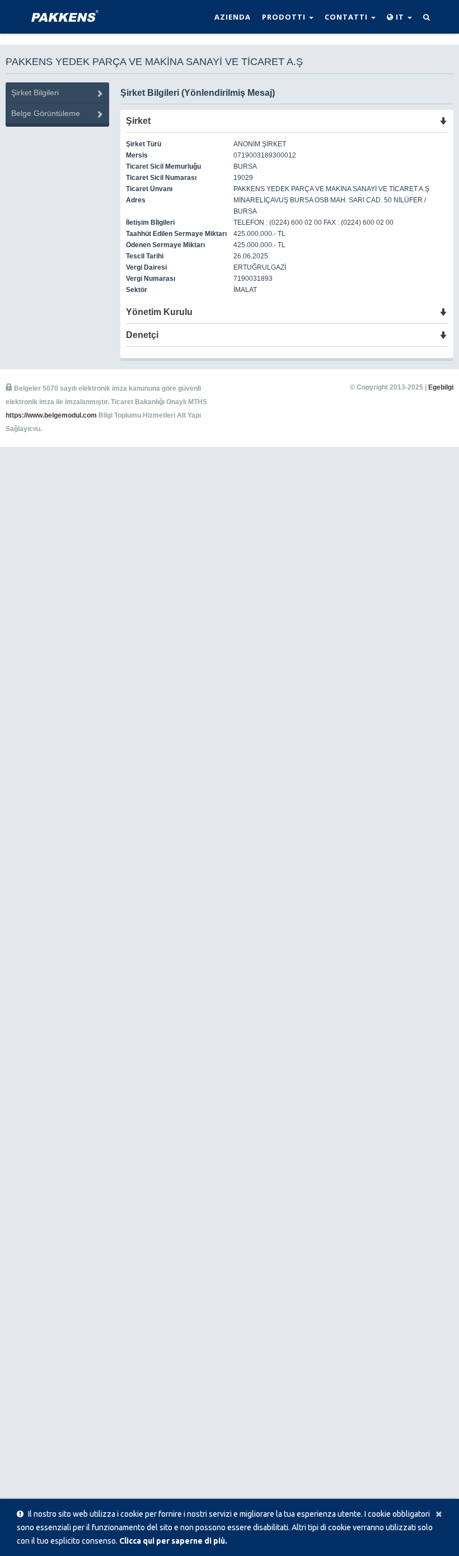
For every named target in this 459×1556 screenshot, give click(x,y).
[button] (399, 17)
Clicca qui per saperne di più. (173, 1540)
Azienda (232, 17)
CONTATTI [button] (347, 17)
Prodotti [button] (285, 17)
